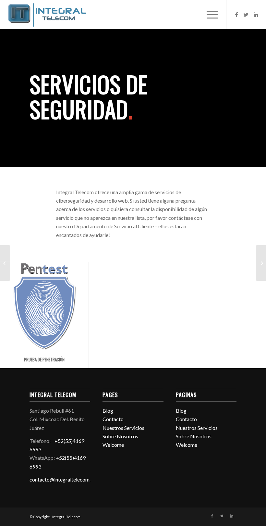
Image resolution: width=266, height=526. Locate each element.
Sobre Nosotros (120, 436)
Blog (108, 410)
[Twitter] (246, 14)
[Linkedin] (256, 14)
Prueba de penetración (44, 359)
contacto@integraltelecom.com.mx (69, 479)
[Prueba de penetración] (44, 306)
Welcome (113, 445)
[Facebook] (236, 14)
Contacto (113, 419)
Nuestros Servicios (123, 428)
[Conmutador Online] (5, 263)
